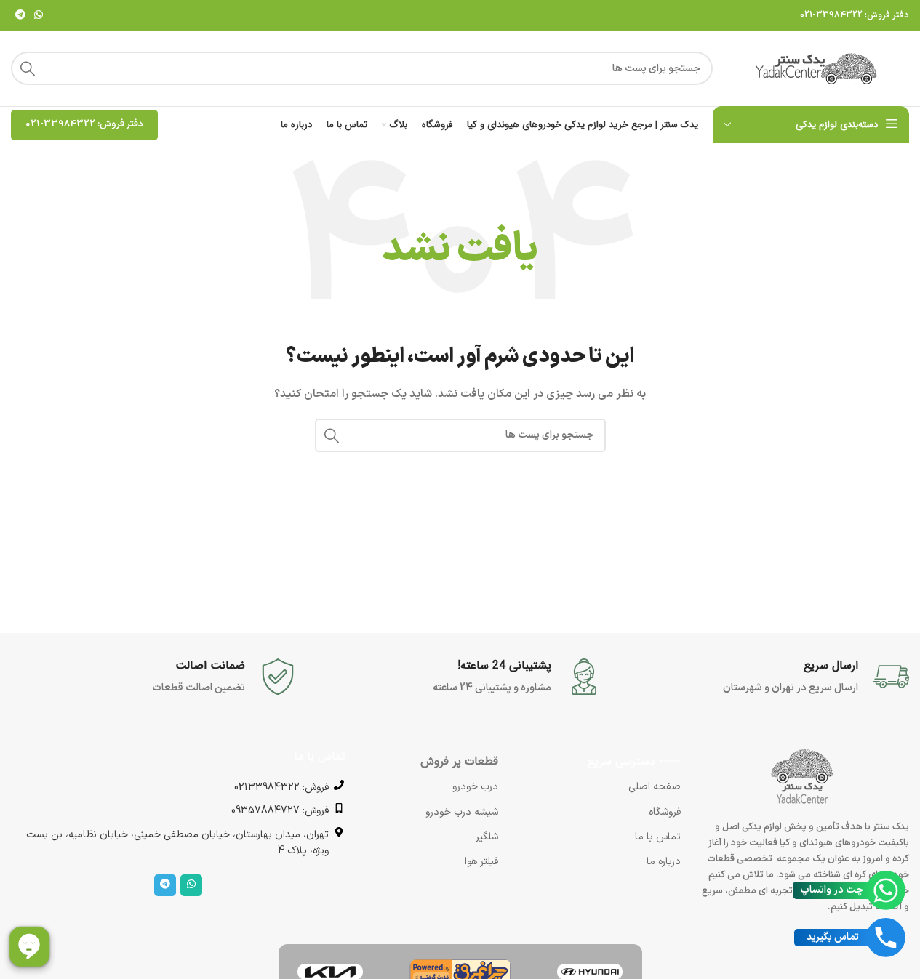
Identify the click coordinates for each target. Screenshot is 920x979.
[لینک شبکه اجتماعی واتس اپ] (38, 15)
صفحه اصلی (654, 786)
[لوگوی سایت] (818, 68)
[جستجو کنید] (27, 68)
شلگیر (487, 837)
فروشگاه (665, 812)
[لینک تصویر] (590, 971)
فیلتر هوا (481, 861)
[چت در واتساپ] (885, 890)
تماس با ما (658, 837)
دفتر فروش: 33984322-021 (854, 15)
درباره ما (664, 861)
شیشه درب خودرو (461, 812)
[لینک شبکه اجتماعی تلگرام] (20, 15)
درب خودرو (475, 786)
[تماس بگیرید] (885, 937)
